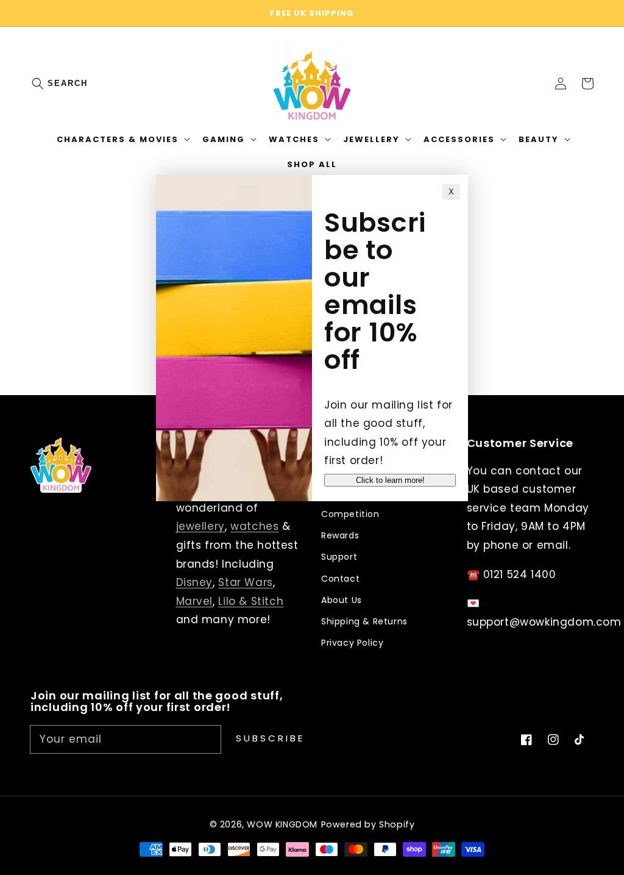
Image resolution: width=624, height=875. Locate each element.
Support (339, 557)
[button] (43, 83)
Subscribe (270, 738)
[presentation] (50, 83)
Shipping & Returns (364, 621)
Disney (194, 582)
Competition (350, 514)
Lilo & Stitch (250, 601)
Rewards (340, 535)
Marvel (194, 601)
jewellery (200, 526)
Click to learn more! (390, 480)
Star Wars (245, 582)
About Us (341, 600)
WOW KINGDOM (282, 824)
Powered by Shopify (368, 824)
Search (68, 83)
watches (254, 526)
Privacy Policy (352, 643)
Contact (340, 579)
